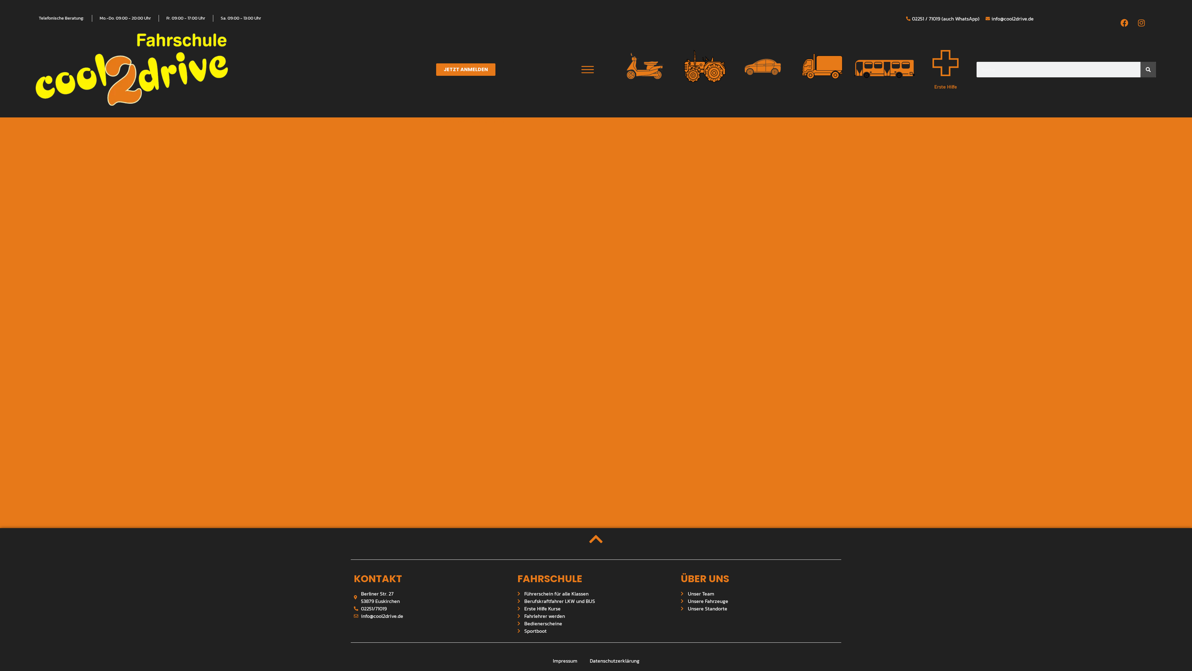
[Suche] (1148, 69)
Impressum (565, 660)
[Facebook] (1124, 22)
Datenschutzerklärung (614, 660)
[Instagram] (1141, 22)
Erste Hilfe (945, 86)
